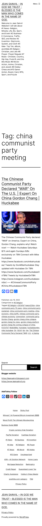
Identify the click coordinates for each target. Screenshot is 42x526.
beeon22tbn (30, 305)
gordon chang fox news (11, 322)
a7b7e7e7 (20, 305)
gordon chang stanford (30, 322)
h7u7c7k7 (5, 328)
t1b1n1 (19, 330)
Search (5, 363)
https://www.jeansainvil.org (13, 381)
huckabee (23, 328)
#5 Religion (18, 303)
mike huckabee (7, 330)
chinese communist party (29, 314)
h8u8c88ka (13, 328)
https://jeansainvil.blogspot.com (15, 378)
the (27, 330)
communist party (32, 316)
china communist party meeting (22, 311)
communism (20, 316)
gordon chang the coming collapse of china (18, 325)
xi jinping (35, 333)
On (15, 330)
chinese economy (8, 316)
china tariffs (14, 314)
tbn (24, 330)
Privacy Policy (7, 512)
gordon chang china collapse (25, 319)
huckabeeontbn (33, 328)
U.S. (29, 333)
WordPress (24, 517)
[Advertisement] (21, 101)
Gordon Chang (7, 319)
